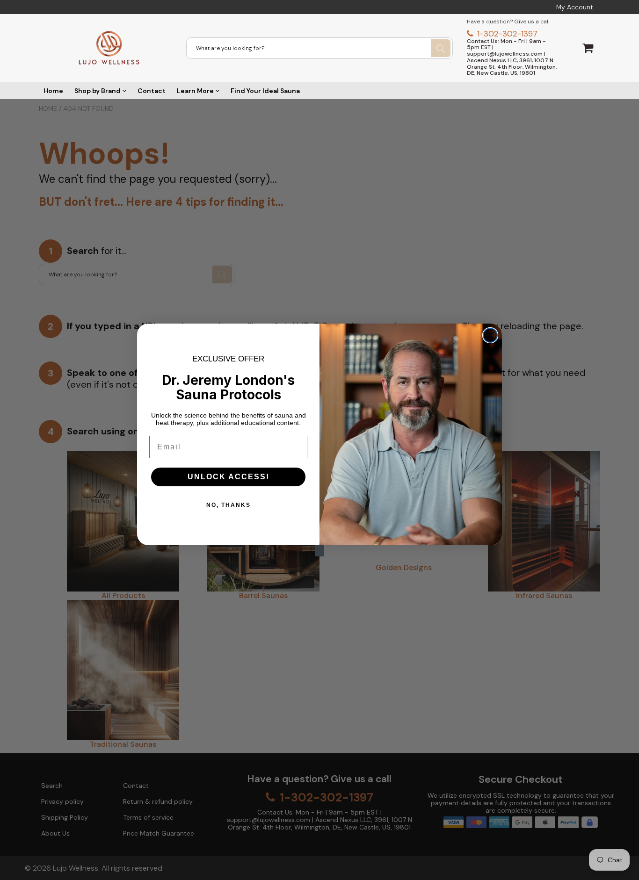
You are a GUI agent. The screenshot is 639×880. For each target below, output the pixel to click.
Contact (152, 91)
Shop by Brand (98, 91)
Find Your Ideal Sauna (265, 91)
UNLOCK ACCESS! (228, 477)
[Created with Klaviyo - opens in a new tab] (319, 550)
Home (53, 91)
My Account (574, 7)
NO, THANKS (228, 505)
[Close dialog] (490, 335)
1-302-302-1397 (506, 34)
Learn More (196, 91)
